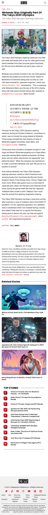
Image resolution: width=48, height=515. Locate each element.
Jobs (9, 495)
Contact (43, 499)
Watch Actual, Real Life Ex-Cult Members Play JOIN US (22, 313)
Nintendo (5, 225)
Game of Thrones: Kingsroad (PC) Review (27, 404)
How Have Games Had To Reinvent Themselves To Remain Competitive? (25, 416)
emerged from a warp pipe (12, 94)
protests (5, 219)
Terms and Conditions (17, 496)
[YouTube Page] (29, 491)
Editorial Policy (34, 500)
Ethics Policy (28, 496)
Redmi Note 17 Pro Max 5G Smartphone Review (26, 399)
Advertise (4, 499)
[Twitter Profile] (6, 491)
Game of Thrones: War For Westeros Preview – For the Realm (25, 393)
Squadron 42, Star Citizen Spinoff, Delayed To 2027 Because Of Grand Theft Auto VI (23, 346)
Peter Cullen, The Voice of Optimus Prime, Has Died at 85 (27, 433)
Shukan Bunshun (8, 85)
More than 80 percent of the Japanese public (19, 216)
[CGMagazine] (23, 481)
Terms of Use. (5, 512)
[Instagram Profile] (23, 491)
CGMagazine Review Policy (40, 496)
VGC (18, 85)
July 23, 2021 (16, 127)
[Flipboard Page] (35, 491)
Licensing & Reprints (15, 500)
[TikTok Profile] (12, 491)
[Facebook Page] (17, 491)
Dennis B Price (8, 22)
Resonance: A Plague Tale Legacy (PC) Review (26, 444)
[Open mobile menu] (3, 2)
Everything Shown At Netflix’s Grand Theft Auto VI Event (22, 378)
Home (4, 9)
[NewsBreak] (40, 491)
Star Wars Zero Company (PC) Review (25, 438)
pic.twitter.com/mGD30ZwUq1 (24, 119)
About (3, 495)
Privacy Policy (25, 500)
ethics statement (7, 275)
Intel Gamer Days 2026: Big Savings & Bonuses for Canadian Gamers (25, 421)
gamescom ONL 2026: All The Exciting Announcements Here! (25, 410)
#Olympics (15, 115)
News (8, 9)
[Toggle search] (45, 3)
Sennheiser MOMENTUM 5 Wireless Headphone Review (24, 427)
